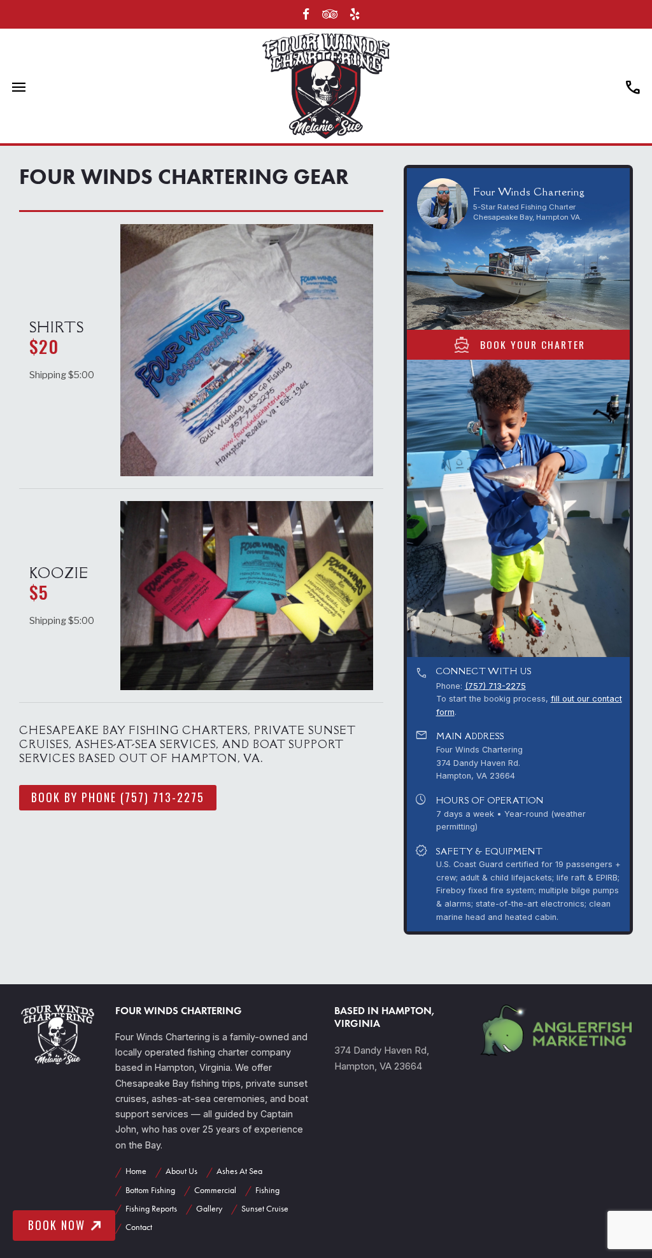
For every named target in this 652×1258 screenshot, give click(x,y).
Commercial (215, 1190)
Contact (138, 1227)
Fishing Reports (151, 1208)
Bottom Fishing (150, 1190)
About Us (181, 1171)
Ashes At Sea (239, 1171)
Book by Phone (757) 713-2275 (117, 797)
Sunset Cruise (264, 1208)
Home (135, 1171)
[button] (621, 508)
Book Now (56, 1225)
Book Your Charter (518, 344)
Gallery (209, 1208)
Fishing (267, 1190)
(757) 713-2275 (495, 686)
